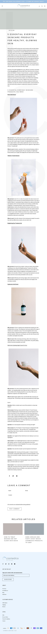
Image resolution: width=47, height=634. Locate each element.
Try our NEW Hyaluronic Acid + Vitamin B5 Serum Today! (23, 1)
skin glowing (13, 71)
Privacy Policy (5, 617)
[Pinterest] (11, 564)
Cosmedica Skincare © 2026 (10, 630)
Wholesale (4, 594)
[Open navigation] (2, 5)
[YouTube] (14, 564)
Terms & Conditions (6, 618)
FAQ (3, 615)
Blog (3, 592)
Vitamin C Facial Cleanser (13, 155)
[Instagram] (8, 564)
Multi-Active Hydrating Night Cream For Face (17, 345)
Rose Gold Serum (12, 94)
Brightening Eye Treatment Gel (15, 223)
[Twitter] (5, 564)
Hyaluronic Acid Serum (13, 284)
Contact (3, 620)
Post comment (14, 508)
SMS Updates (4, 602)
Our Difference (5, 590)
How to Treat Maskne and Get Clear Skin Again (11, 538)
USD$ (4, 628)
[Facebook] (2, 564)
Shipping (4, 604)
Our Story (4, 588)
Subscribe (8, 579)
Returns (3, 606)
